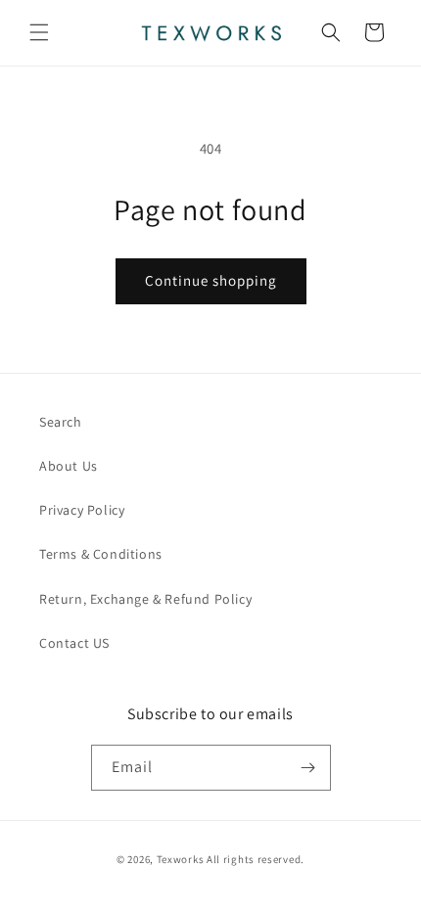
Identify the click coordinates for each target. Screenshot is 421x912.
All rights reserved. (255, 859)
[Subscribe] (308, 768)
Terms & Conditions (101, 554)
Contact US (74, 643)
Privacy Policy (81, 510)
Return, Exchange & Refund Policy (145, 599)
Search (60, 422)
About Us (68, 466)
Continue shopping (211, 280)
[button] (39, 32)
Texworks (181, 859)
